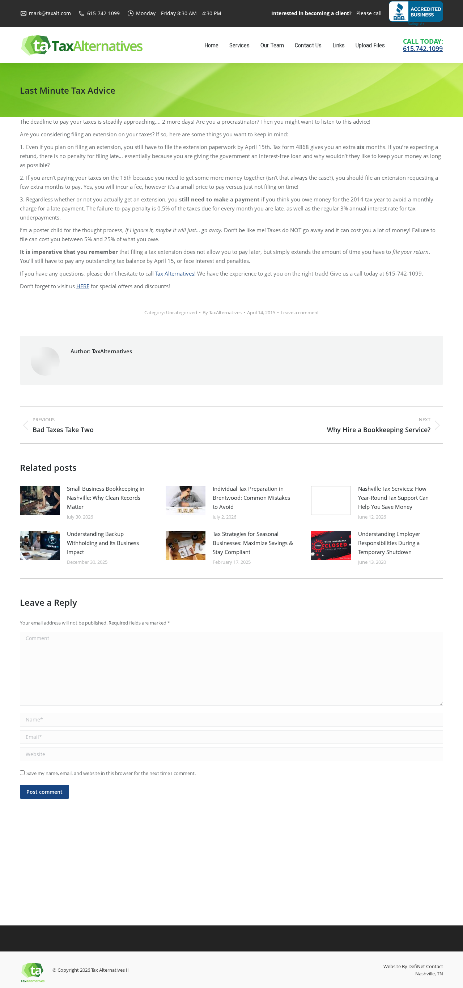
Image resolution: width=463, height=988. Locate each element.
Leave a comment (300, 312)
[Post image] (40, 500)
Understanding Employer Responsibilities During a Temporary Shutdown (389, 542)
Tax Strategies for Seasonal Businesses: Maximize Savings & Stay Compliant (253, 542)
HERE (82, 286)
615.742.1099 (423, 48)
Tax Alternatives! (175, 273)
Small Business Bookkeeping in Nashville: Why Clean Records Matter (105, 497)
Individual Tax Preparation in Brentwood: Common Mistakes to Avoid (251, 497)
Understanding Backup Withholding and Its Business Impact (103, 542)
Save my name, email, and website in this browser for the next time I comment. (111, 773)
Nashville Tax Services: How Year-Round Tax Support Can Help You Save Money (393, 497)
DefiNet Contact (425, 966)
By (222, 312)
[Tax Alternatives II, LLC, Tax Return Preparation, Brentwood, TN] (416, 13)
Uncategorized (181, 312)
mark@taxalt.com (50, 13)
